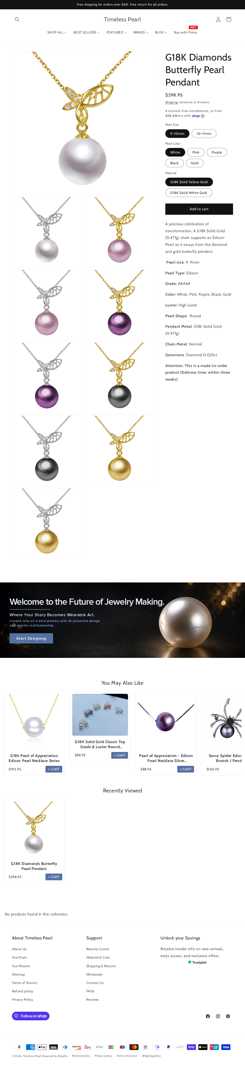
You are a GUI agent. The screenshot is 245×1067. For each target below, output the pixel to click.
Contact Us (95, 983)
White (175, 152)
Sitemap (18, 974)
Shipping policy (151, 1055)
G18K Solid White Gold (188, 193)
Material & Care (98, 957)
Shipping (171, 102)
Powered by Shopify (55, 1056)
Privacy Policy (22, 999)
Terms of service (127, 1055)
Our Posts (19, 957)
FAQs (90, 991)
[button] (17, 19)
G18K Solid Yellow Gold (189, 182)
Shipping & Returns (101, 966)
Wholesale (94, 974)
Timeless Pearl (32, 1056)
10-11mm (204, 133)
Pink (195, 152)
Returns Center (97, 949)
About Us (19, 949)
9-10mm (177, 133)
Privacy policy (103, 1055)
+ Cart (54, 769)
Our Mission (21, 966)
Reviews (92, 999)
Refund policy (22, 991)
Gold (195, 163)
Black (174, 163)
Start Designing (31, 638)
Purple (217, 152)
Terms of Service (24, 983)
